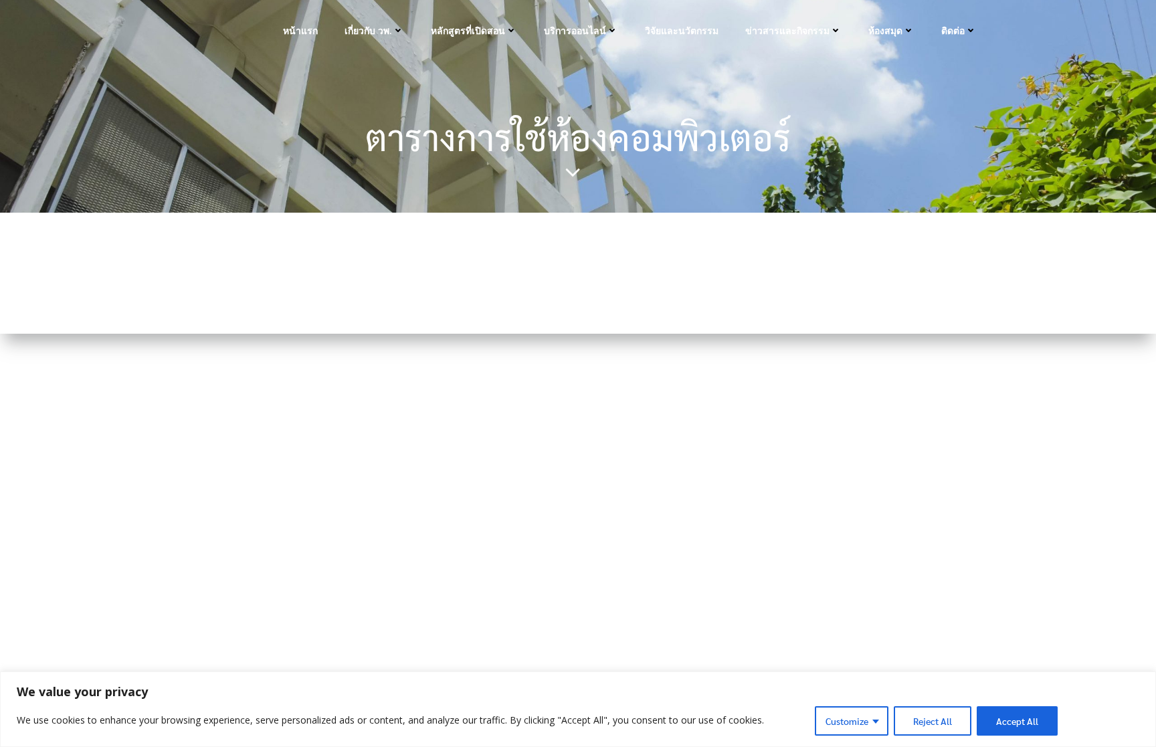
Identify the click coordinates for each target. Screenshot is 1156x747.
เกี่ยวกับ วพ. (368, 30)
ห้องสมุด (885, 30)
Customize (847, 721)
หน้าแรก (300, 30)
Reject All (932, 721)
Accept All (1017, 721)
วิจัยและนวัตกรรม (681, 30)
